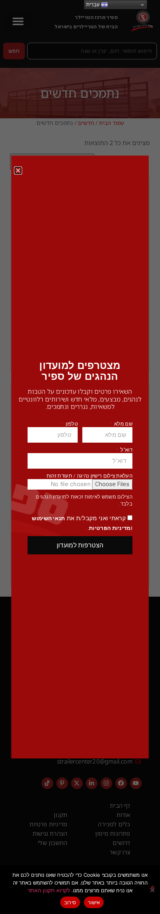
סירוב (70, 902)
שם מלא (122, 424)
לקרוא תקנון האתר (49, 890)
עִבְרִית (93, 4)
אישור (94, 902)
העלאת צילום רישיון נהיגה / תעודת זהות (89, 476)
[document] (80, 457)
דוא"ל (125, 450)
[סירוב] (152, 888)
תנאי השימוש (48, 518)
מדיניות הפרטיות (110, 528)
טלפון (71, 424)
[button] (18, 170)
